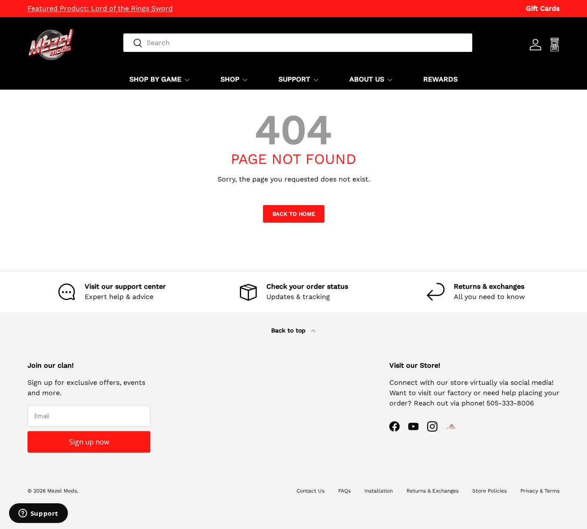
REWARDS (440, 79)
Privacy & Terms (539, 491)
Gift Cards (542, 8)
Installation (378, 491)
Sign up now (89, 442)
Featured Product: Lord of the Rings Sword (100, 8)
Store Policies (489, 491)
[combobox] (297, 42)
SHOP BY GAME (155, 79)
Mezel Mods (62, 491)
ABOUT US (366, 79)
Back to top (289, 330)
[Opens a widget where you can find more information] (38, 514)
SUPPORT (294, 79)
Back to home (293, 214)
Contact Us (310, 491)
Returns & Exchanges (433, 491)
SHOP (229, 79)
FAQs (344, 491)
